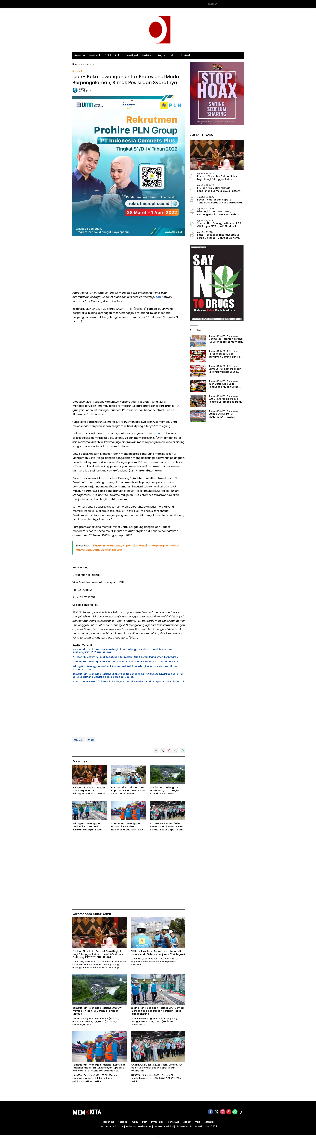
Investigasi (131, 55)
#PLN (91, 739)
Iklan (121, 1126)
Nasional (94, 55)
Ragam (162, 55)
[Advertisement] (128, 264)
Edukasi (185, 55)
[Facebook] (210, 1112)
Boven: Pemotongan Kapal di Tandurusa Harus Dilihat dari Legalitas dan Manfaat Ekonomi (220, 201)
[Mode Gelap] (242, 4)
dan (158, 297)
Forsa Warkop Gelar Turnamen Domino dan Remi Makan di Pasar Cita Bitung (226, 355)
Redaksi (168, 1126)
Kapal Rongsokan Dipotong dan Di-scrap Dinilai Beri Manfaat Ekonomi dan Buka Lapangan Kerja (218, 236)
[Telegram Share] (175, 750)
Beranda (79, 55)
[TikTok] (241, 1112)
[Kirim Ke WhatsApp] (182, 750)
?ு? (157, 1137)
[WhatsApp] (234, 1112)
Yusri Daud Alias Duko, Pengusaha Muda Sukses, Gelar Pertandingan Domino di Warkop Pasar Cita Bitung (225, 385)
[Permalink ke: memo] (75, 89)
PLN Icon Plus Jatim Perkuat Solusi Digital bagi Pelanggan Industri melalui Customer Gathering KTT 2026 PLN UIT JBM (122, 651)
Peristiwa (147, 55)
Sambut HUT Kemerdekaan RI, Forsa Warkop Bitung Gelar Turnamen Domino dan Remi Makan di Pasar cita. (225, 370)
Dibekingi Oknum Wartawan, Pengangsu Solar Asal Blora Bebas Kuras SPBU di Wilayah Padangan (218, 213)
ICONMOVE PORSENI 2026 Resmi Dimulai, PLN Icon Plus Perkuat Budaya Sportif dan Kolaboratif (128, 681)
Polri (117, 55)
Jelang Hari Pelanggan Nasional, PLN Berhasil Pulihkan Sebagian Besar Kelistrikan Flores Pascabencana (124, 668)
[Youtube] (228, 1112)
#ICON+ (78, 739)
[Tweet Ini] (162, 750)
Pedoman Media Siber (139, 1126)
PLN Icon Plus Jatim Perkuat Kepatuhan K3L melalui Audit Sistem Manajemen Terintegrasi (125, 656)
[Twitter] (216, 1112)
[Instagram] (222, 1112)
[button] (235, 3)
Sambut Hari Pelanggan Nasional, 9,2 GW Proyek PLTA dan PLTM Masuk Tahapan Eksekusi (125, 661)
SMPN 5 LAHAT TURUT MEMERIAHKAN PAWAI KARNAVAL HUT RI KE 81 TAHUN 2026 (221, 415)
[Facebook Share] (156, 750)
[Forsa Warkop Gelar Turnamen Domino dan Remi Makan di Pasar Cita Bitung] (198, 356)
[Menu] (74, 4)
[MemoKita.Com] (158, 29)
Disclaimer (181, 1126)
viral (173, 55)
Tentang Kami (107, 1126)
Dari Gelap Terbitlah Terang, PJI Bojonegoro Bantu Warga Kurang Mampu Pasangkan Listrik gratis (226, 340)
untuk (160, 433)
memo (82, 88)
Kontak (158, 1126)
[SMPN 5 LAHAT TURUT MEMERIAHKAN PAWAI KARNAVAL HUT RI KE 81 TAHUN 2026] (198, 416)
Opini (108, 55)
